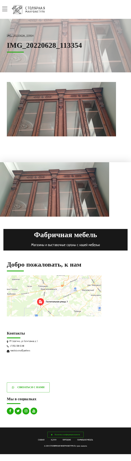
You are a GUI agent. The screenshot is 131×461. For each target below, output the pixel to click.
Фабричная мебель (65, 235)
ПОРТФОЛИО (67, 440)
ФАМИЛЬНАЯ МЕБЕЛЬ (85, 440)
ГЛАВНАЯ (41, 440)
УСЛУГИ (53, 440)
